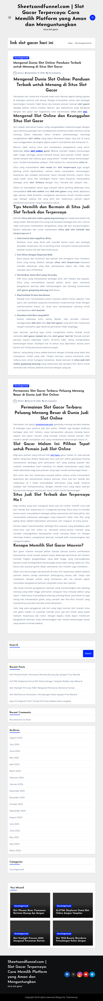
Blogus (59, 997)
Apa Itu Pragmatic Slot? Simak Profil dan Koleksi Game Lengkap (40, 701)
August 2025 (16, 817)
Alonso (21, 73)
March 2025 (15, 850)
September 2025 (18, 811)
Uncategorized (21, 58)
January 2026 (16, 784)
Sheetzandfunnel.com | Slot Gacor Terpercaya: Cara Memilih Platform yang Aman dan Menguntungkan (27, 972)
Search (14, 645)
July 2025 (14, 824)
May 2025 (14, 837)
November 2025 (17, 797)
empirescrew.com (44, 424)
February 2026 (17, 777)
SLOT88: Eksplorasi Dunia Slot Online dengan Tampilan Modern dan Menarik (46, 681)
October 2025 (16, 804)
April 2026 (15, 764)
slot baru (55, 455)
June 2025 (15, 831)
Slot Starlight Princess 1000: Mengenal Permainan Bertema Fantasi (42, 688)
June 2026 (15, 751)
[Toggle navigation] (10, 17)
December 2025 (17, 791)
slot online (37, 151)
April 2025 (14, 844)
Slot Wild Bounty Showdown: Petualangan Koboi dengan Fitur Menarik (43, 694)
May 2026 (14, 758)
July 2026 (14, 744)
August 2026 (16, 738)
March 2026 (15, 771)
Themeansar (72, 997)
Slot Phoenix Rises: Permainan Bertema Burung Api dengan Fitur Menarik (45, 674)
